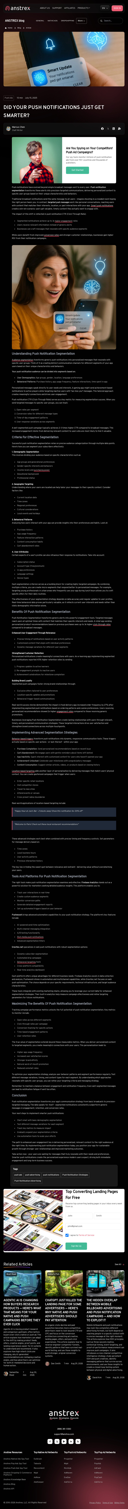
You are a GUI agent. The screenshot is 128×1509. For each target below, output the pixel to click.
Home (10, 28)
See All (118, 1264)
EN (103, 8)
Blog (19, 28)
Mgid (36, 1473)
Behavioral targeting (26, 962)
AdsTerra (68, 1482)
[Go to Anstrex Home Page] (17, 8)
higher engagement (63, 221)
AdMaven (68, 1473)
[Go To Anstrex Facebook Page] (50, 1441)
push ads (18, 1175)
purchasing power (42, 470)
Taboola (37, 1463)
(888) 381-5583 (64, 1429)
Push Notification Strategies (75, 1175)
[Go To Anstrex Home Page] (64, 1419)
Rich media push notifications (30, 937)
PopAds (97, 1463)
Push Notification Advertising (27, 1181)
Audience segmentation (22, 360)
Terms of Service (86, 1235)
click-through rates (102, 624)
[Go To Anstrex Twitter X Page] (57, 1441)
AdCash (97, 1468)
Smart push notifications (102, 205)
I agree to (82, 1235)
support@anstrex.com (64, 1434)
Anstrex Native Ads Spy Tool (16, 1459)
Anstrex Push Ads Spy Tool (15, 1468)
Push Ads (9, 98)
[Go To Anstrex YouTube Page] (64, 1441)
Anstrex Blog (9, 1484)
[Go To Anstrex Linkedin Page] (71, 1441)
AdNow (37, 1477)
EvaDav (67, 1477)
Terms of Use (107, 1503)
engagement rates (65, 711)
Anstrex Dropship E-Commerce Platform (18, 1474)
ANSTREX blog (14, 21)
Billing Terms (119, 1503)
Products (83, 8)
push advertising (32, 1175)
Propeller (68, 1459)
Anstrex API (9, 1489)
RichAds (67, 1468)
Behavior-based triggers (22, 739)
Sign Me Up (76, 1246)
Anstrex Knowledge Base (15, 1479)
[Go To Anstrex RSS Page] (78, 1441)
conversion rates (51, 235)
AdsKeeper (39, 1482)
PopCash (98, 1477)
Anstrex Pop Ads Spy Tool (15, 1463)
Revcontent (39, 1468)
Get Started (77, 170)
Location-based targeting (23, 771)
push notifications (51, 1175)
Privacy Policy (95, 1503)
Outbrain (38, 1459)
